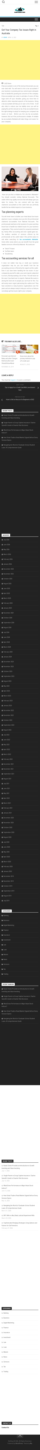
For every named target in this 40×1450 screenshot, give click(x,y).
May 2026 (6, 549)
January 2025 (8, 608)
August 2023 (7, 681)
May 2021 (6, 793)
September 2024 (9, 623)
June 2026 (7, 545)
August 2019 (7, 896)
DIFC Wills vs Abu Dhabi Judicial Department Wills (19, 1215)
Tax (3, 26)
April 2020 (7, 857)
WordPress (19, 1443)
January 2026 (8, 564)
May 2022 (6, 745)
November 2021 (9, 769)
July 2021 (6, 784)
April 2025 (7, 593)
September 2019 (9, 891)
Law (5, 945)
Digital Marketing (9, 925)
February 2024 (8, 652)
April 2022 (7, 749)
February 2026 (8, 559)
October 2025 (8, 579)
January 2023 (8, 705)
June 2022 (7, 740)
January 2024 (8, 657)
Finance (6, 930)
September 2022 (9, 725)
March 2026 (7, 554)
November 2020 (9, 823)
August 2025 (7, 584)
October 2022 (8, 720)
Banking (6, 915)
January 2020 (8, 871)
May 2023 (6, 686)
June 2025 (7, 588)
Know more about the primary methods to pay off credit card (27, 358)
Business (6, 920)
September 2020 (9, 832)
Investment (7, 940)
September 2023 (9, 676)
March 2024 (7, 647)
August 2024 (7, 627)
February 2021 (8, 808)
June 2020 (7, 847)
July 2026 (6, 540)
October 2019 (8, 886)
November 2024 (9, 613)
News (5, 959)
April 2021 (7, 798)
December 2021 (9, 764)
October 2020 (8, 827)
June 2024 (7, 637)
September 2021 (9, 774)
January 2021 (8, 813)
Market (6, 954)
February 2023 (8, 701)
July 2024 (6, 632)
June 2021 (7, 788)
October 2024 (8, 618)
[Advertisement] (20, 60)
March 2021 (7, 803)
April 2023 (7, 691)
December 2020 (9, 818)
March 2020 (7, 862)
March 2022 (7, 754)
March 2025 (7, 598)
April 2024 (7, 642)
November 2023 (9, 666)
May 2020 (6, 852)
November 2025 (9, 574)
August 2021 (7, 779)
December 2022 (9, 710)
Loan (5, 950)
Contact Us (5, 1427)
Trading (6, 974)
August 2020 (7, 837)
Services (6, 964)
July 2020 (6, 842)
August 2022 (7, 730)
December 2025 (9, 569)
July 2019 (6, 901)
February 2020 (8, 866)
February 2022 (8, 759)
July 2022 (6, 735)
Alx (31, 1443)
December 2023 (9, 662)
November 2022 (9, 715)
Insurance (7, 935)
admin (5, 37)
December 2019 (9, 876)
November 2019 (9, 881)
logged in (14, 380)
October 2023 (8, 671)
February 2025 (8, 603)
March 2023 (7, 696)
